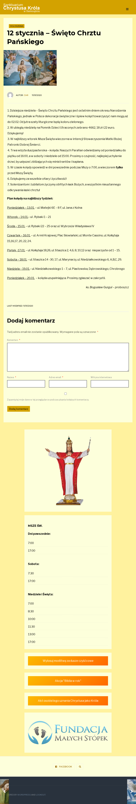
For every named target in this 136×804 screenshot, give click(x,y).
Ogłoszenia (16, 26)
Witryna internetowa (101, 377)
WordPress (24, 795)
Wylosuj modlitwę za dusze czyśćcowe (68, 660)
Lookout (40, 795)
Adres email (56, 377)
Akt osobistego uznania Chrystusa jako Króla (68, 700)
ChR (26, 95)
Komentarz (13, 340)
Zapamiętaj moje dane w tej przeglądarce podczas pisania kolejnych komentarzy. (48, 399)
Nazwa (11, 377)
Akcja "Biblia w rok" (68, 681)
